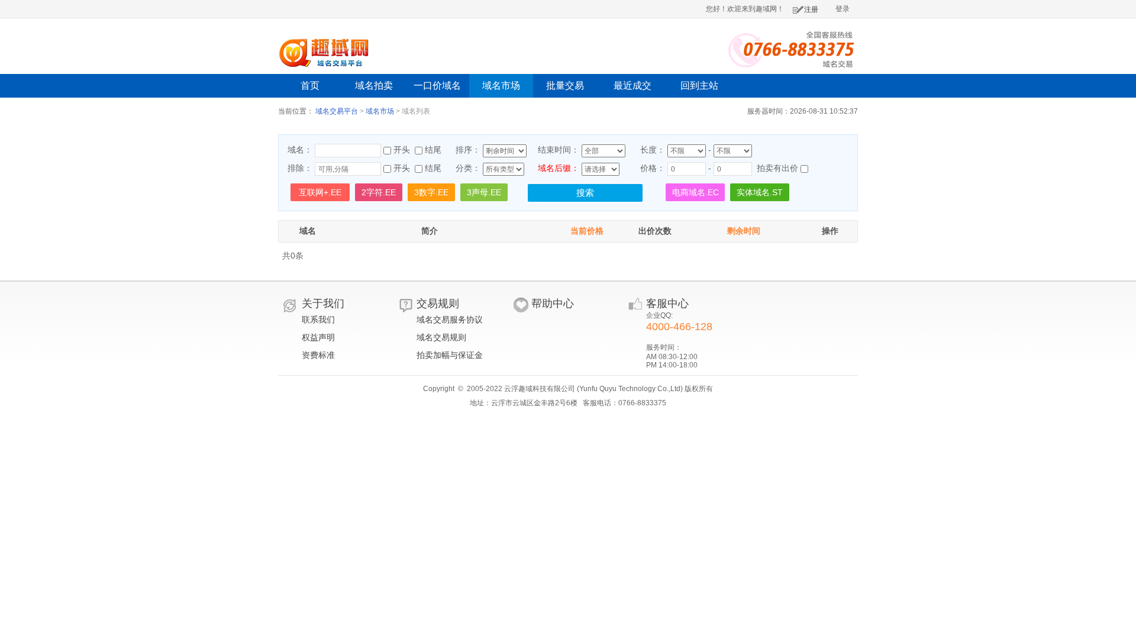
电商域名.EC (695, 192)
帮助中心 (552, 303)
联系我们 (318, 319)
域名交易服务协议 (450, 319)
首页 (310, 85)
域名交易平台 (336, 111)
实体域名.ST (760, 192)
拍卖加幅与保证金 (450, 355)
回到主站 (699, 85)
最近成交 (632, 85)
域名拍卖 (374, 85)
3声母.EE (484, 192)
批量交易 (565, 85)
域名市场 (501, 85)
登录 (842, 9)
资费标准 (318, 355)
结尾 (433, 149)
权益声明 (318, 337)
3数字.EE (431, 192)
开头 (401, 149)
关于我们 (323, 303)
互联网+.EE (320, 192)
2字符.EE (379, 192)
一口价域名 (437, 85)
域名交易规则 (441, 337)
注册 (811, 9)
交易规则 (438, 303)
